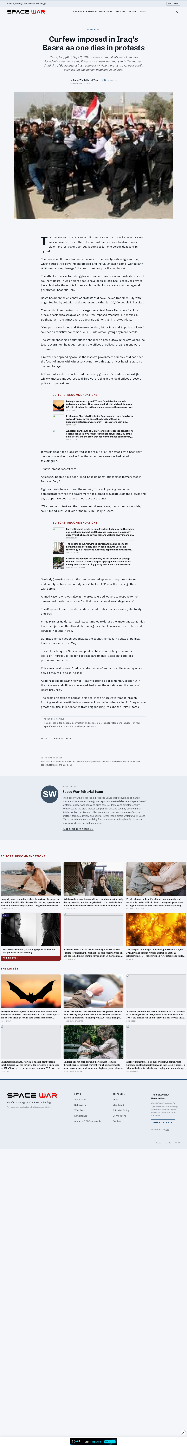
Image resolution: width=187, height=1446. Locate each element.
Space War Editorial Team (86, 80)
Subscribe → (163, 1122)
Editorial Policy (121, 1110)
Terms (168, 1143)
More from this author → (78, 829)
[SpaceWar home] (26, 12)
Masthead (118, 1105)
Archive (133, 12)
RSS (167, 1129)
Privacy (157, 1143)
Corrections (119, 1115)
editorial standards (49, 765)
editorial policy (93, 823)
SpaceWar (78, 12)
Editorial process (109, 80)
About (143, 12)
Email (68, 738)
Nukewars (91, 12)
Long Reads (121, 12)
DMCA (177, 1143)
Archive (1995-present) (87, 1121)
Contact (117, 1121)
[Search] (177, 11)
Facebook (58, 738)
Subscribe (173, 4)
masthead (67, 765)
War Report (105, 12)
